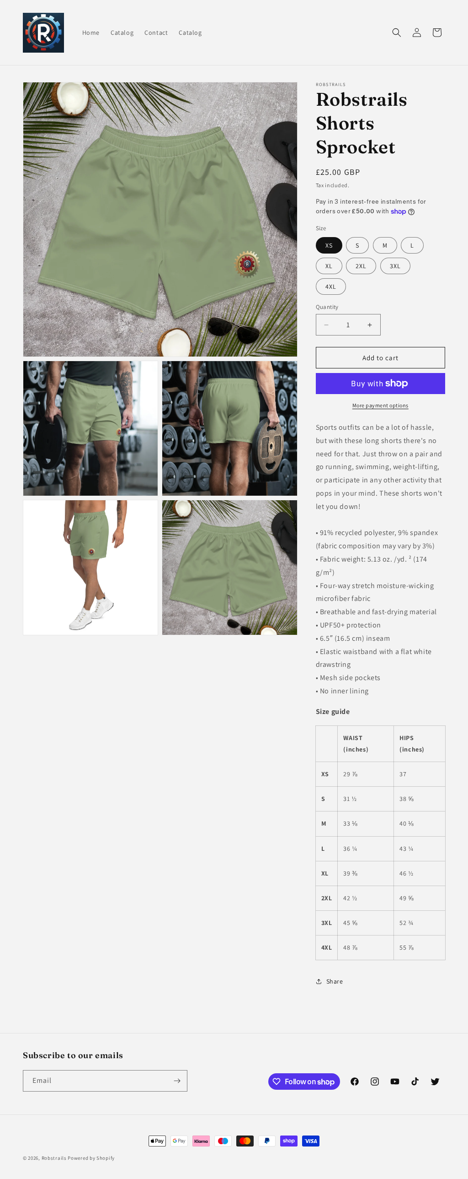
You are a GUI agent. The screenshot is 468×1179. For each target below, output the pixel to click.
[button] (397, 32)
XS (329, 245)
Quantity (327, 307)
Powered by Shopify (91, 1158)
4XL (330, 286)
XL (329, 266)
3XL (395, 266)
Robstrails (55, 1158)
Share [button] (334, 981)
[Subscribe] (177, 1081)
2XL (361, 266)
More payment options (380, 405)
